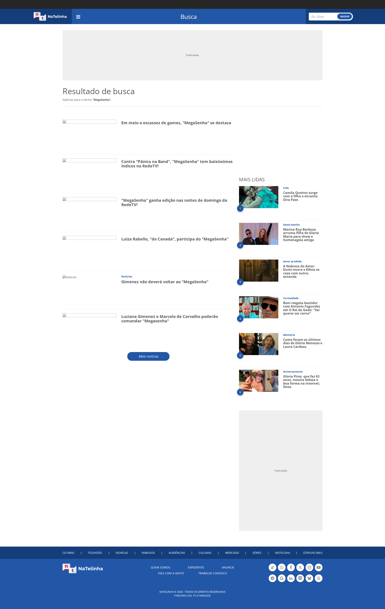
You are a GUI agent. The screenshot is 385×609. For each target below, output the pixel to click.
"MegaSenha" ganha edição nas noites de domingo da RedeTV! (174, 202)
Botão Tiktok (272, 570)
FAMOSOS (148, 553)
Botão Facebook (291, 570)
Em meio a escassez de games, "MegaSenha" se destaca (176, 122)
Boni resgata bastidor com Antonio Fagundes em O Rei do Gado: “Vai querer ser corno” (301, 308)
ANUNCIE (228, 567)
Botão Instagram (309, 570)
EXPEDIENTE (196, 567)
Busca (188, 16)
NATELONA (282, 553)
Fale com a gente (171, 573)
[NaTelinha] (50, 16)
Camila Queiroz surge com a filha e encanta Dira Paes (300, 196)
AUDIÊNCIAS (177, 553)
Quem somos (160, 567)
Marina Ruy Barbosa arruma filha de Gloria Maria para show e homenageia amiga (301, 234)
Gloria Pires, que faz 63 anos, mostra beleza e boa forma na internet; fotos (301, 381)
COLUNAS (205, 553)
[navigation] (78, 16)
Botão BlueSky (309, 581)
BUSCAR (344, 16)
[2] (258, 233)
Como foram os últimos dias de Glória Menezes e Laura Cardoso (302, 343)
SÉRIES (256, 553)
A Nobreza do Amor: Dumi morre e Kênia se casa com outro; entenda (301, 271)
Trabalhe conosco (212, 573)
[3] (258, 270)
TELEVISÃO (95, 553)
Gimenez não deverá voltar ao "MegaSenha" (164, 281)
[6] (258, 380)
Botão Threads (318, 581)
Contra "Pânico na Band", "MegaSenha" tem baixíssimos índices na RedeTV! (177, 164)
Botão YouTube (318, 570)
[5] (258, 344)
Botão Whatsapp (282, 570)
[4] (258, 307)
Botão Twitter (300, 570)
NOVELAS (122, 553)
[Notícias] (70, 277)
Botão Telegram (272, 581)
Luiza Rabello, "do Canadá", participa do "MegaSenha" (174, 239)
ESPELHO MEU (312, 553)
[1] (258, 197)
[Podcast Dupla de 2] (300, 578)
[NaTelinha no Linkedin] (291, 578)
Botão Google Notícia (282, 581)
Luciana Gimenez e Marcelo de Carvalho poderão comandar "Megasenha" (169, 319)
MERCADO (232, 553)
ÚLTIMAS (68, 553)
